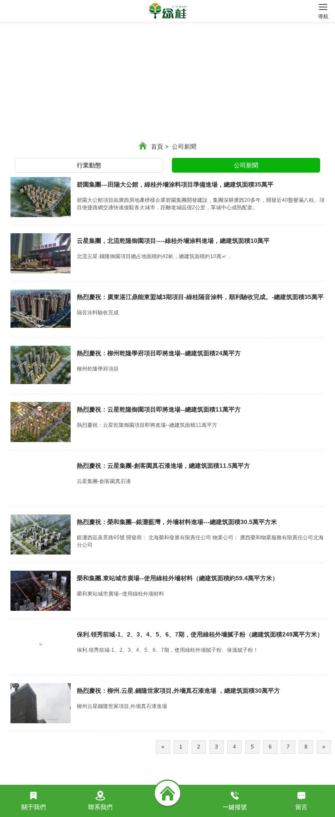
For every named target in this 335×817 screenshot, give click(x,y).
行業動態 (89, 165)
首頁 (159, 146)
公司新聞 (184, 146)
